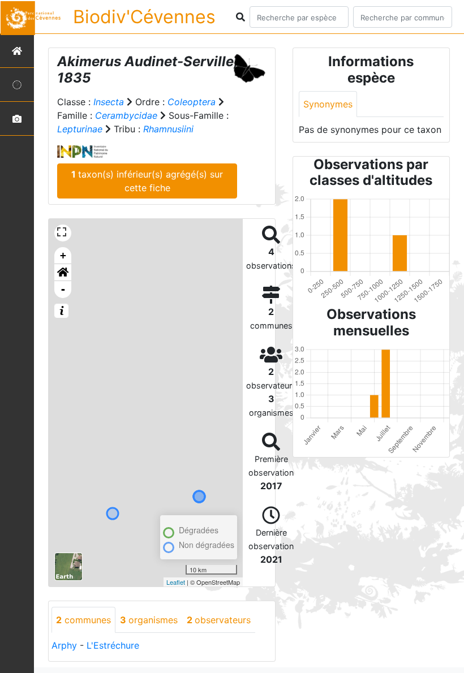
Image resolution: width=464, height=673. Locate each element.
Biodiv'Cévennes (144, 17)
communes (83, 619)
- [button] (63, 289)
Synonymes (328, 104)
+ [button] (63, 255)
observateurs (219, 619)
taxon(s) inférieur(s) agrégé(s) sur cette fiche (147, 181)
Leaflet (175, 581)
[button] (62, 272)
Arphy (64, 645)
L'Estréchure (113, 645)
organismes (149, 619)
